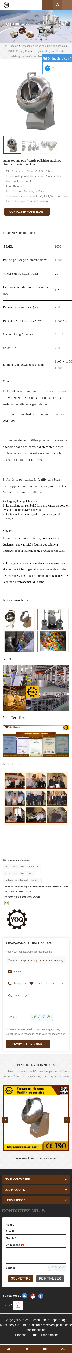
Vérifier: (11, 1267)
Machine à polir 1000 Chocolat (36, 1158)
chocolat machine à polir (18, 873)
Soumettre (21, 1278)
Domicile (13, 46)
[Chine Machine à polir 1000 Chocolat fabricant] (36, 1118)
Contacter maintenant (27, 211)
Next (67, 1120)
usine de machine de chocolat (22, 866)
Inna (54, 67)
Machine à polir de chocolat (50, 46)
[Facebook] (41, 1296)
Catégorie (26, 46)
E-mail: (11, 1231)
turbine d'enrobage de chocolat (22, 880)
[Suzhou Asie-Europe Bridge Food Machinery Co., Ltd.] (6, 5)
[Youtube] (33, 1296)
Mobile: (11, 1238)
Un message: (15, 1244)
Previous (5, 1120)
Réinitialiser (50, 1278)
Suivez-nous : (12, 1295)
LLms (33, 1335)
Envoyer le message (28, 1044)
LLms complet (49, 1335)
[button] (26, 39)
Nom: (10, 1224)
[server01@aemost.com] (6, 903)
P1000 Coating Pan (19, 51)
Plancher (21, 1335)
